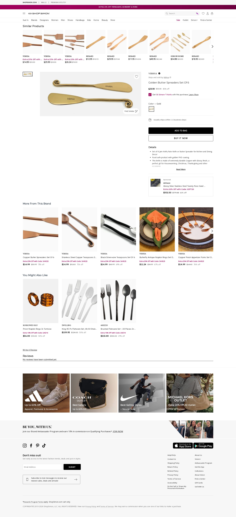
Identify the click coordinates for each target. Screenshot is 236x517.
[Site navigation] (24, 14)
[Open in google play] (203, 447)
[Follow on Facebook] (31, 446)
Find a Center (206, 20)
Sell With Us (199, 487)
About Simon (200, 475)
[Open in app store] (183, 447)
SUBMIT (72, 467)
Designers (44, 20)
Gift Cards (199, 483)
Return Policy (173, 467)
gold (151, 109)
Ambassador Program (203, 463)
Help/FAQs (172, 455)
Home (96, 20)
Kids (89, 20)
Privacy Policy (173, 475)
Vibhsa (152, 73)
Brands (34, 20)
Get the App (199, 467)
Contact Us (172, 459)
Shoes (70, 20)
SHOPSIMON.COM (30, 2)
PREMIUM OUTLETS (58, 2)
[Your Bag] (212, 14)
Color (154, 103)
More (113, 20)
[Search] (182, 13)
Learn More (193, 95)
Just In (26, 20)
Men (63, 20)
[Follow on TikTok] (44, 446)
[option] (41, 236)
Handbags (80, 20)
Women (54, 20)
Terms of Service (174, 479)
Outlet (185, 20)
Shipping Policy (173, 463)
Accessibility (172, 483)
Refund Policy (173, 471)
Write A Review (30, 350)
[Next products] (212, 231)
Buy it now (181, 138)
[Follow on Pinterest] (38, 446)
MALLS (43, 2)
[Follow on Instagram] (25, 446)
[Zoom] (90, 93)
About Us (198, 455)
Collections (199, 471)
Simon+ (194, 20)
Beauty (105, 20)
